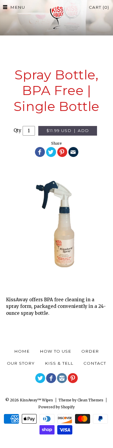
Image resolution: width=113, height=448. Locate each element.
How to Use (55, 351)
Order (90, 351)
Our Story (21, 363)
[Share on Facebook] (40, 152)
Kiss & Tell (59, 363)
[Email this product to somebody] (73, 152)
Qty (17, 130)
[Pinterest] (73, 378)
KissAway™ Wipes (36, 400)
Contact (94, 363)
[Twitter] (40, 378)
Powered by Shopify (56, 407)
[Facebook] (51, 378)
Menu (17, 7)
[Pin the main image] (62, 152)
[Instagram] (62, 378)
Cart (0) (99, 7)
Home (22, 351)
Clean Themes (90, 400)
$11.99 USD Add (67, 130)
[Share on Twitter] (51, 152)
